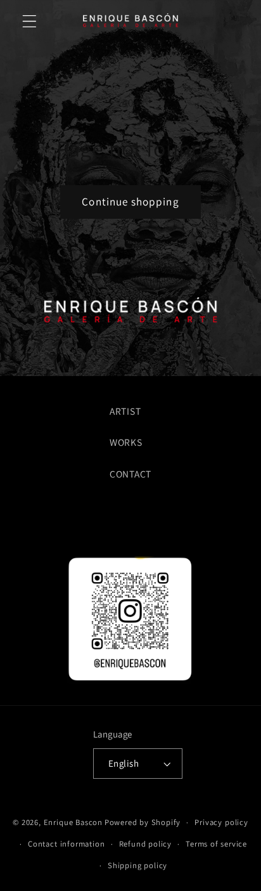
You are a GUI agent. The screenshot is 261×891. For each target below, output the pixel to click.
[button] (29, 21)
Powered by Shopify (143, 822)
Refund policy (145, 843)
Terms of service (216, 843)
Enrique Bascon (73, 822)
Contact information (66, 843)
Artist (125, 411)
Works (126, 442)
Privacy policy (221, 822)
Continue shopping (130, 201)
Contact (130, 473)
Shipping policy (137, 865)
